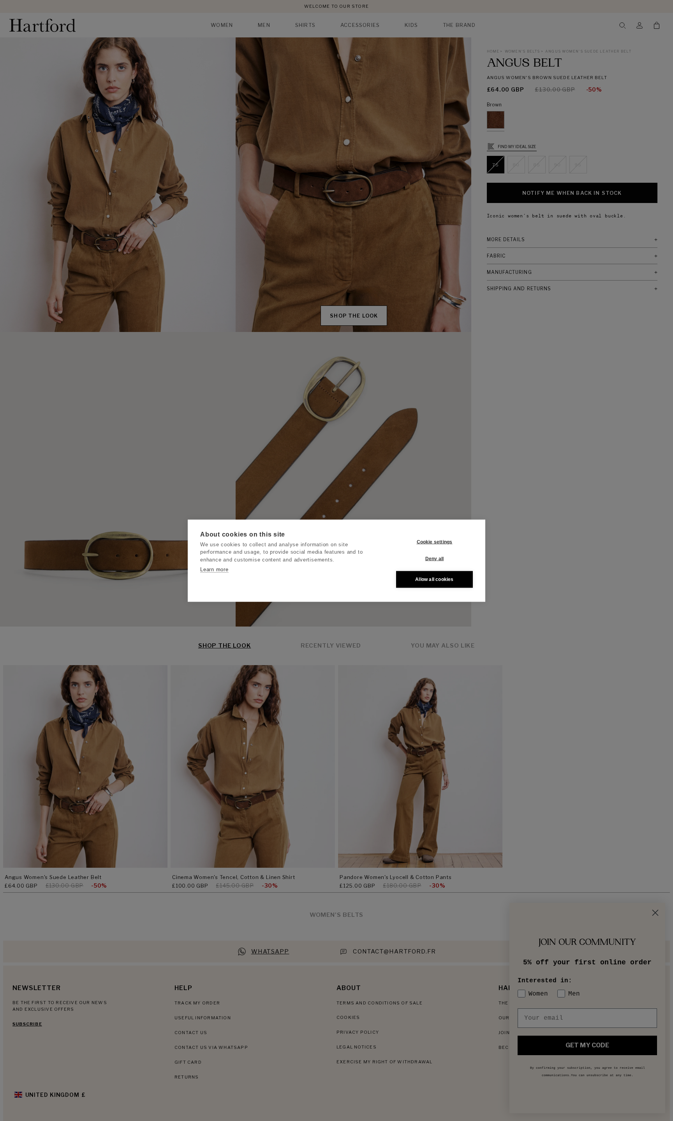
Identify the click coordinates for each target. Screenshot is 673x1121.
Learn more (214, 569)
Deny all (434, 558)
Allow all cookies (434, 579)
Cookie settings (435, 542)
